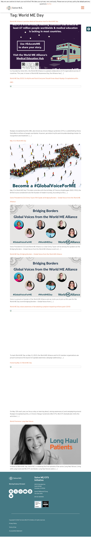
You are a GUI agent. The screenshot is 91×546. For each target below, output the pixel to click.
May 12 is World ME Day (18, 141)
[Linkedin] (30, 491)
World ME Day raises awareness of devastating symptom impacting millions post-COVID (40, 307)
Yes (48, 4)
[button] (88, 29)
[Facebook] (11, 491)
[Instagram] (20, 491)
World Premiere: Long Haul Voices (21, 421)
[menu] (82, 7)
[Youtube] (25, 491)
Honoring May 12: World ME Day (21, 363)
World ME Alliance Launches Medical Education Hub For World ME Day (34, 22)
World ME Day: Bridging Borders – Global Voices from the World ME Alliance (36, 254)
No (50, 4)
